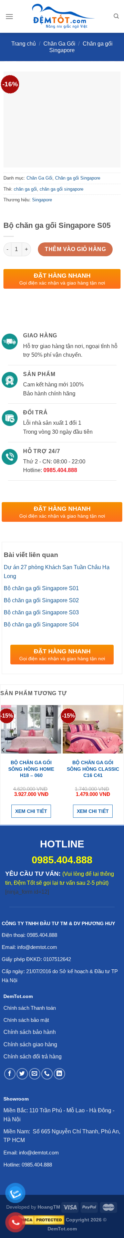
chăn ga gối (25, 189)
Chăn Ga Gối (59, 44)
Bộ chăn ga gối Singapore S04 (41, 624)
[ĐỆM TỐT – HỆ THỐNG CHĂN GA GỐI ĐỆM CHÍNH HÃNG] (63, 16)
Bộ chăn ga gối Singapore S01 (41, 588)
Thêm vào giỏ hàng (75, 249)
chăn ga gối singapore (61, 189)
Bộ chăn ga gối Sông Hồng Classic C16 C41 (93, 769)
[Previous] (3, 764)
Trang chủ (23, 44)
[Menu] (9, 16)
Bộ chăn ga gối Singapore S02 (41, 600)
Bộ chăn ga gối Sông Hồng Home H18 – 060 (31, 769)
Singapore (42, 199)
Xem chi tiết (31, 811)
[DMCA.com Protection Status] (41, 1219)
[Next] (120, 764)
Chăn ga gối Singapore (77, 178)
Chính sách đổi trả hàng (32, 1056)
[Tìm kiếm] (116, 16)
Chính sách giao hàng (30, 1044)
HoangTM (49, 1207)
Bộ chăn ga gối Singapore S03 (41, 612)
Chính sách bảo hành (29, 1032)
